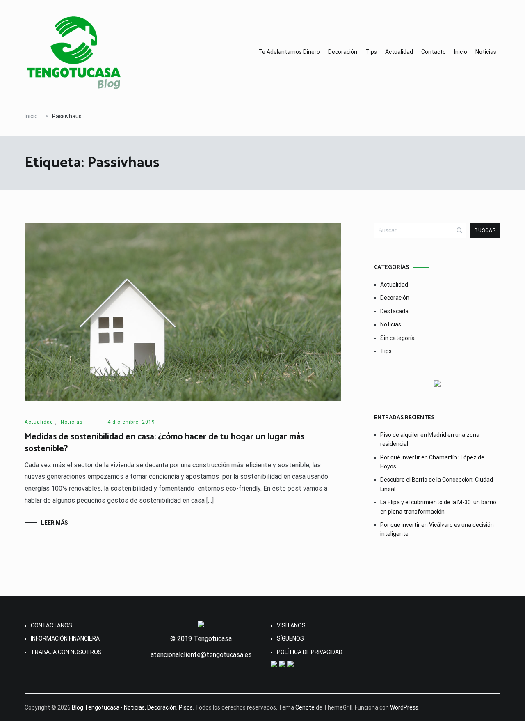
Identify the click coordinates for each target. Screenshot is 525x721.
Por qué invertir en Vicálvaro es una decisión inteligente (437, 529)
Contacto (433, 51)
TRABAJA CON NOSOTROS (66, 652)
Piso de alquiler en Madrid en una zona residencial (429, 439)
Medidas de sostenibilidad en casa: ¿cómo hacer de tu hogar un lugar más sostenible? (164, 443)
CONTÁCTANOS (51, 625)
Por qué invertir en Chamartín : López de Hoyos (432, 462)
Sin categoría (397, 338)
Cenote (305, 707)
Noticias (485, 51)
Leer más (54, 522)
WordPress (404, 707)
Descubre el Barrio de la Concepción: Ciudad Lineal (436, 484)
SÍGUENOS (290, 638)
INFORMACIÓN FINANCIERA (65, 638)
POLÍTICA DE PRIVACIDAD (309, 652)
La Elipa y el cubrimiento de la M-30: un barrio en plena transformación (438, 506)
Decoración (342, 51)
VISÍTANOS (291, 625)
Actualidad (399, 51)
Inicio (460, 51)
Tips (371, 51)
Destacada (394, 311)
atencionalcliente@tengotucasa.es (201, 655)
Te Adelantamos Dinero (289, 51)
